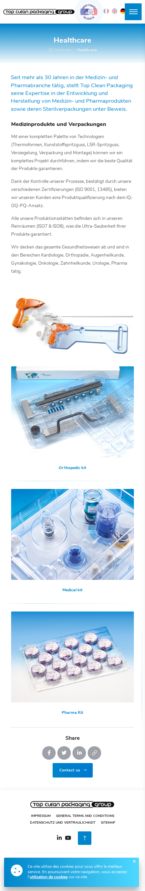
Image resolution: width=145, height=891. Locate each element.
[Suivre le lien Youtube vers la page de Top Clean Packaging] (68, 837)
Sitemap (108, 823)
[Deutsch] (123, 11)
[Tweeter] (64, 753)
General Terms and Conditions (85, 816)
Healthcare (87, 50)
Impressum (41, 816)
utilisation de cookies (49, 877)
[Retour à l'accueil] (39, 12)
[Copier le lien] (94, 753)
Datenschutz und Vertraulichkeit (62, 823)
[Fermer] (134, 861)
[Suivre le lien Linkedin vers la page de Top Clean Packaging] (59, 837)
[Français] (106, 11)
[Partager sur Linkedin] (79, 753)
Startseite (62, 50)
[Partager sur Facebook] (49, 753)
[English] (114, 11)
